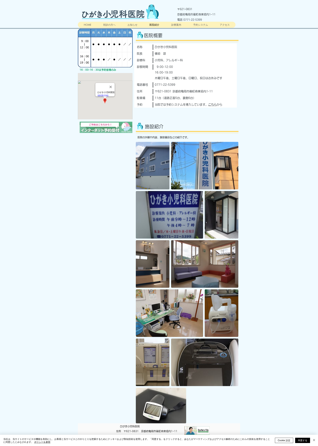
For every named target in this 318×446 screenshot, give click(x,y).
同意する (302, 440)
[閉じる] (314, 440)
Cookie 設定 (284, 440)
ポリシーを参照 (42, 442)
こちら (212, 104)
